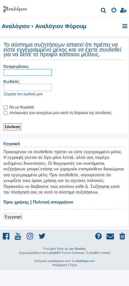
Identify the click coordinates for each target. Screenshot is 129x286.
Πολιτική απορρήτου (53, 202)
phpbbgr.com (85, 261)
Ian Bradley (77, 248)
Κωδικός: (11, 81)
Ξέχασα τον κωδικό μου (23, 94)
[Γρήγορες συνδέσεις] (125, 26)
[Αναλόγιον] (15, 8)
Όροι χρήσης (16, 202)
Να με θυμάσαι (21, 107)
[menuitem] (103, 11)
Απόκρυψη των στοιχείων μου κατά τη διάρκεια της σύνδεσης (60, 112)
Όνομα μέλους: (16, 66)
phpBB (54, 252)
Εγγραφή (13, 216)
